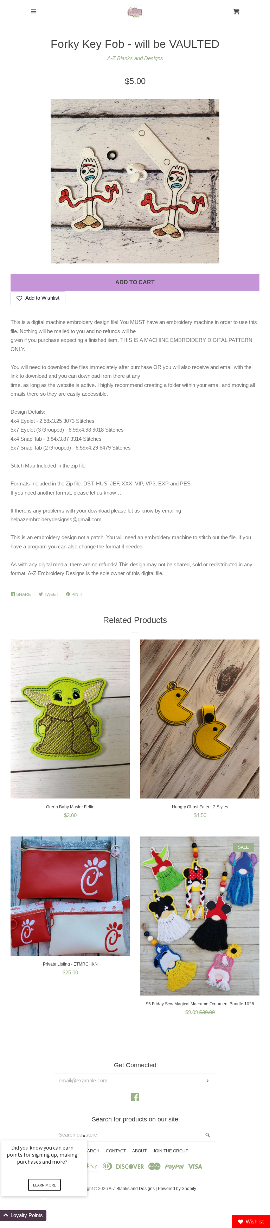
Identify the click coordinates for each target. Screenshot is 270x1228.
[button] (52, 1215)
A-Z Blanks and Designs (135, 58)
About (139, 1151)
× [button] (84, 1135)
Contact (116, 1151)
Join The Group (170, 1151)
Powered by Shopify (177, 1188)
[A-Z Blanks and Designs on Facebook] (135, 1098)
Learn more (44, 1185)
